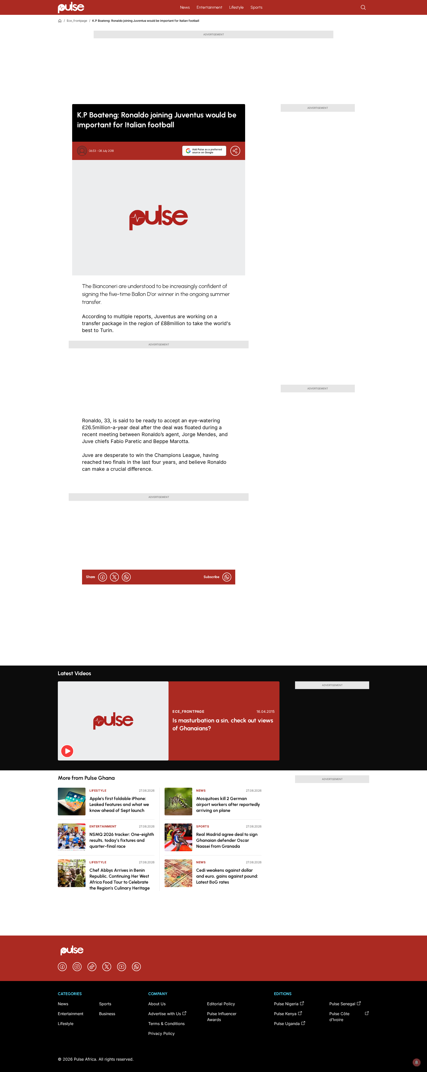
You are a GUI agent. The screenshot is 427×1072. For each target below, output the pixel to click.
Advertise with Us (164, 1013)
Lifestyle (236, 7)
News (185, 7)
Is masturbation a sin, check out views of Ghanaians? (222, 724)
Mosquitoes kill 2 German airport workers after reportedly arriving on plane (228, 804)
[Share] (235, 151)
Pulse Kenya (285, 1013)
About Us (157, 1003)
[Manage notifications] (417, 1062)
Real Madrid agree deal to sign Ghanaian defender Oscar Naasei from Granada (226, 840)
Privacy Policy (161, 1033)
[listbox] (213, 765)
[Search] (363, 7)
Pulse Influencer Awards (221, 1016)
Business (107, 1013)
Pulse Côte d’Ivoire (339, 1016)
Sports (256, 7)
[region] (213, 765)
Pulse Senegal (342, 1003)
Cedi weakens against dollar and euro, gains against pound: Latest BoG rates (227, 876)
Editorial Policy (221, 1003)
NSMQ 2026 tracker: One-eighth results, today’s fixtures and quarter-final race (121, 840)
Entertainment (209, 7)
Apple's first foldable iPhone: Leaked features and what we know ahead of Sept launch (119, 804)
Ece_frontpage (77, 20)
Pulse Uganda (287, 1023)
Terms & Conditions (166, 1023)
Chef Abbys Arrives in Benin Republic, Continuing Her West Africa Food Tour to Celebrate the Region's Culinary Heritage (119, 879)
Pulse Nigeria (286, 1003)
